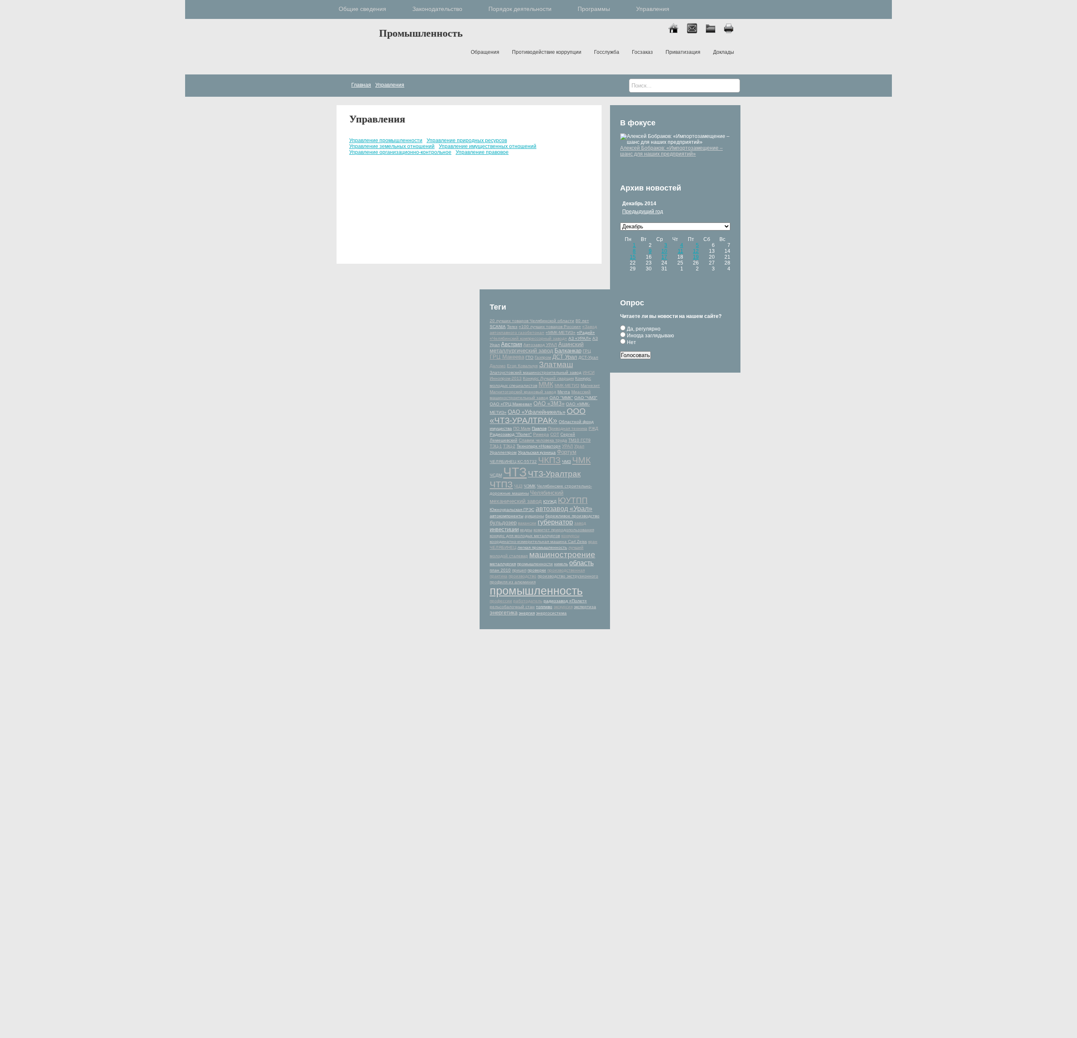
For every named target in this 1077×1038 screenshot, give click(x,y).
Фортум (566, 452)
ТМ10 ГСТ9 (579, 440)
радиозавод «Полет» (565, 600)
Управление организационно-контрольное (400, 152)
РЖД (593, 428)
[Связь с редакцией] (695, 31)
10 (664, 251)
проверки (537, 570)
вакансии (527, 523)
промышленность (536, 591)
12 (696, 251)
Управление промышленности (385, 140)
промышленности (535, 563)
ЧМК (581, 460)
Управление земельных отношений (392, 146)
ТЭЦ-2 (509, 446)
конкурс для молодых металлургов (525, 535)
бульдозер (503, 522)
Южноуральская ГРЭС (512, 509)
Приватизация (683, 52)
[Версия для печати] (732, 31)
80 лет (582, 320)
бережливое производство (572, 516)
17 (664, 257)
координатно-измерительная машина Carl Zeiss (538, 541)
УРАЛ (567, 446)
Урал (579, 446)
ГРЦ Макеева (507, 357)
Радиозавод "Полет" (511, 434)
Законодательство (437, 8)
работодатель (527, 600)
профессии (501, 600)
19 (696, 257)
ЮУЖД (550, 501)
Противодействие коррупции (546, 52)
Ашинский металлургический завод (537, 347)
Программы (594, 8)
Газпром (543, 357)
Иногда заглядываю (650, 336)
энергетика (503, 612)
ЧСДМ (496, 475)
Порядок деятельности (520, 8)
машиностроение (562, 554)
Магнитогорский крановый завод (523, 391)
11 (680, 251)
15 (633, 257)
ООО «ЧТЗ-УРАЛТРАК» (538, 416)
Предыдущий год (642, 211)
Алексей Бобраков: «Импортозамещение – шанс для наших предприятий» (671, 151)
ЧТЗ (515, 472)
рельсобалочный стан (512, 606)
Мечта (563, 391)
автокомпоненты (506, 516)
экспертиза (585, 606)
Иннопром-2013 (506, 378)
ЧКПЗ (549, 460)
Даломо (498, 365)
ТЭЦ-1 (496, 446)
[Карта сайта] (714, 31)
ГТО (529, 357)
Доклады (723, 52)
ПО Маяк (522, 428)
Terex (512, 326)
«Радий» (586, 332)
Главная (356, 45)
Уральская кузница (537, 452)
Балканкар (567, 350)
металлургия (503, 563)
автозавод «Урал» (564, 508)
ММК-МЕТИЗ (566, 385)
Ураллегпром (503, 452)
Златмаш (556, 364)
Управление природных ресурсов (467, 140)
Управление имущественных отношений (487, 146)
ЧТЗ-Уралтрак (554, 473)
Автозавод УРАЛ (540, 344)
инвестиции (504, 529)
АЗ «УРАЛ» (579, 338)
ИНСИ (588, 372)
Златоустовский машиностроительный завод (535, 372)
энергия (527, 613)
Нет (631, 342)
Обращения (485, 52)
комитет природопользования (563, 529)
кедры (526, 529)
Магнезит (590, 385)
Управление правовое (482, 152)
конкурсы (570, 535)
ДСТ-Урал (588, 357)
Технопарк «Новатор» (539, 446)
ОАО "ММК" (561, 397)
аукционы (534, 516)
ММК (545, 384)
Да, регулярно (643, 329)
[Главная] (677, 31)
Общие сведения (362, 8)
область (581, 563)
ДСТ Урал (564, 357)
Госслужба (606, 52)
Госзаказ (642, 52)
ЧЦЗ (518, 486)
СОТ (554, 434)
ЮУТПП (573, 500)
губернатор (555, 522)
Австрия (511, 344)
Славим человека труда (543, 440)
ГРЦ (587, 351)
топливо (544, 606)
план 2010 (500, 570)
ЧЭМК (530, 486)
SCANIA (498, 326)
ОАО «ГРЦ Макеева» (511, 404)
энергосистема (551, 613)
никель (561, 563)
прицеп (519, 570)
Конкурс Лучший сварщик (548, 378)
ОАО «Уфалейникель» (536, 412)
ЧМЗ (566, 461)
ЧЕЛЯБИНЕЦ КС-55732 (513, 461)
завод (580, 523)
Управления (652, 8)
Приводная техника (567, 428)
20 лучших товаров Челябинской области (532, 320)
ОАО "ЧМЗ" (585, 397)
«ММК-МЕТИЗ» (561, 332)
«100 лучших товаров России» (550, 326)
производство (522, 576)
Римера (541, 434)
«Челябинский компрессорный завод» (528, 338)
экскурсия (563, 606)
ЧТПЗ (501, 484)
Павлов (539, 428)
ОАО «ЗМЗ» (549, 403)
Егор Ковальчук (522, 365)
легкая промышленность (542, 547)
